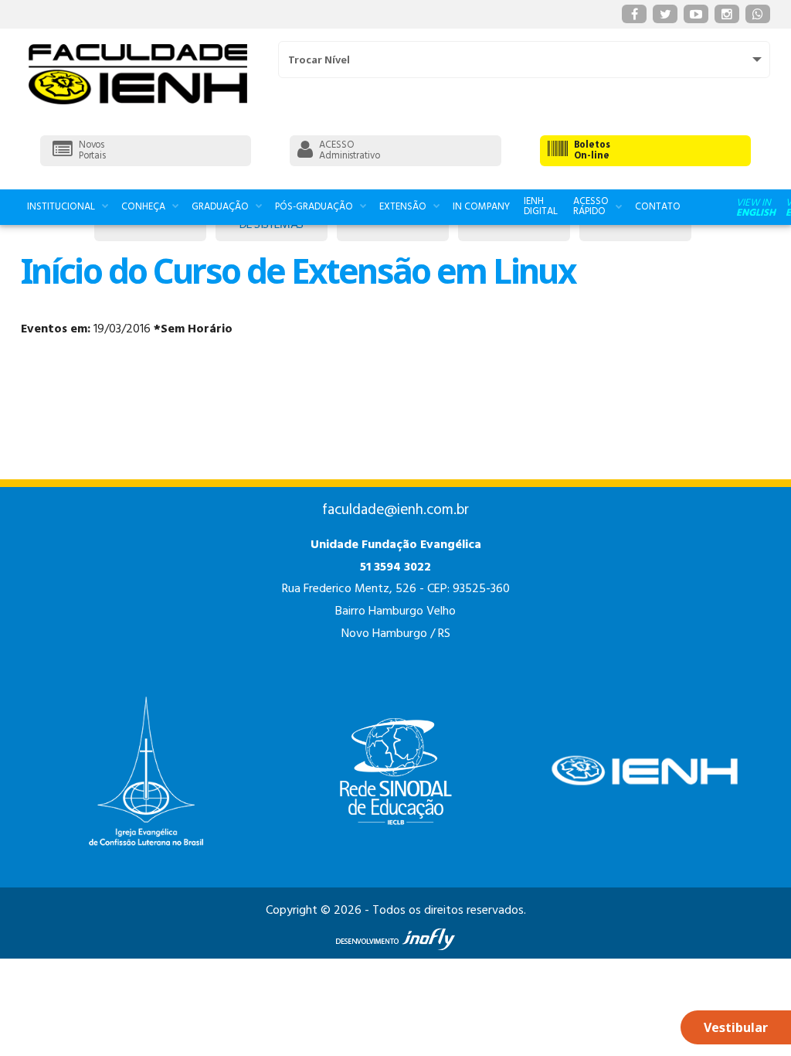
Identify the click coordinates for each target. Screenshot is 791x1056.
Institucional (61, 207)
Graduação (220, 207)
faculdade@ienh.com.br (395, 510)
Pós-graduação (314, 207)
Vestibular (736, 1027)
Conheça (143, 207)
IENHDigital (541, 206)
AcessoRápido (591, 206)
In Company (481, 207)
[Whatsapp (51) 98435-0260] (757, 14)
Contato (658, 207)
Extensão (402, 207)
